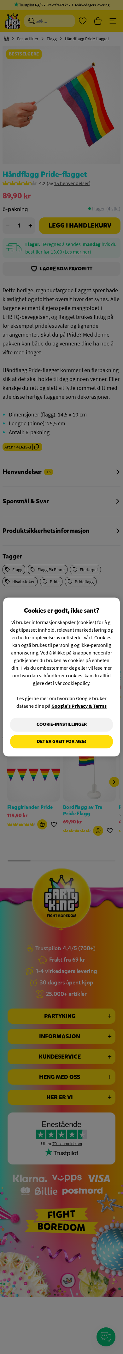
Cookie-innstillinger (62, 724)
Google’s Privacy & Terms (79, 706)
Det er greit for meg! (61, 741)
